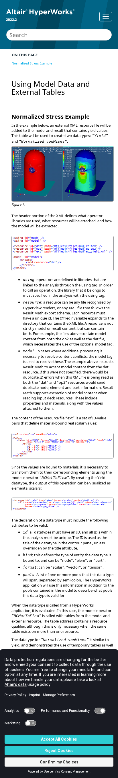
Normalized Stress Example (32, 63)
